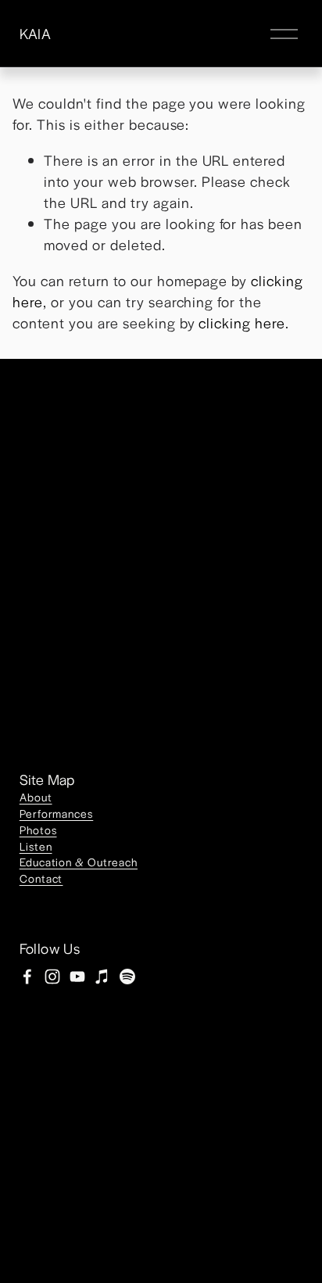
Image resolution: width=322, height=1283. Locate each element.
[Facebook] (27, 976)
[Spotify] (127, 976)
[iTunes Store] (102, 976)
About (36, 797)
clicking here (242, 322)
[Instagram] (52, 976)
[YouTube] (77, 976)
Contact (41, 878)
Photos (38, 829)
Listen (36, 846)
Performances (57, 813)
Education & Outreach (79, 861)
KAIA (36, 33)
